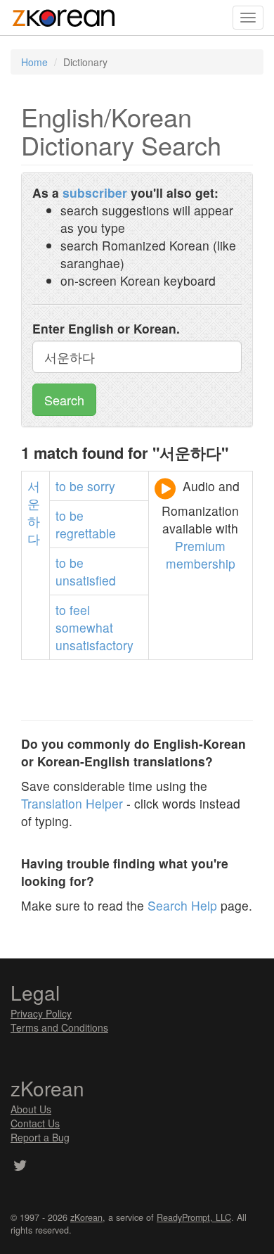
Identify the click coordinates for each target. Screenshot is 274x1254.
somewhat (84, 627)
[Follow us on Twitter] (20, 1167)
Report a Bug (40, 1137)
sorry (101, 486)
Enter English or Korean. (106, 328)
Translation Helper (72, 803)
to (61, 486)
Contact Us (35, 1123)
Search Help (182, 905)
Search (64, 400)
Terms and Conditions (59, 1027)
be (77, 486)
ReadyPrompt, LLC (194, 1217)
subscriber (95, 192)
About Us (31, 1109)
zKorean (86, 1217)
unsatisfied (86, 580)
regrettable (86, 533)
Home (34, 62)
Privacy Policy (41, 1013)
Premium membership (200, 554)
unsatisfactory (94, 645)
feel (80, 610)
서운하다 (33, 512)
